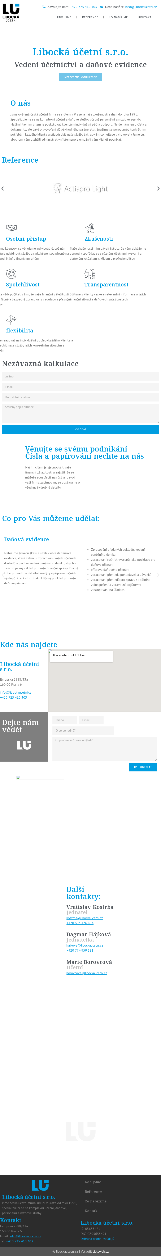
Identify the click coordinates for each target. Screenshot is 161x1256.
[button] (2, 188)
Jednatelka (80, 940)
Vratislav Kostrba (89, 907)
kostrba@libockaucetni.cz (84, 918)
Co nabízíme (118, 17)
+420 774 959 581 (79, 950)
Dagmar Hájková (88, 935)
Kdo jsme (64, 17)
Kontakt (145, 17)
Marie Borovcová (89, 962)
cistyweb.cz (101, 1251)
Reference (90, 17)
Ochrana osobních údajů (97, 1239)
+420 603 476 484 (79, 923)
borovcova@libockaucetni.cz (86, 973)
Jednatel (77, 913)
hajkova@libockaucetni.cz (84, 945)
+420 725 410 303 (83, 7)
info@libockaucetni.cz (141, 7)
